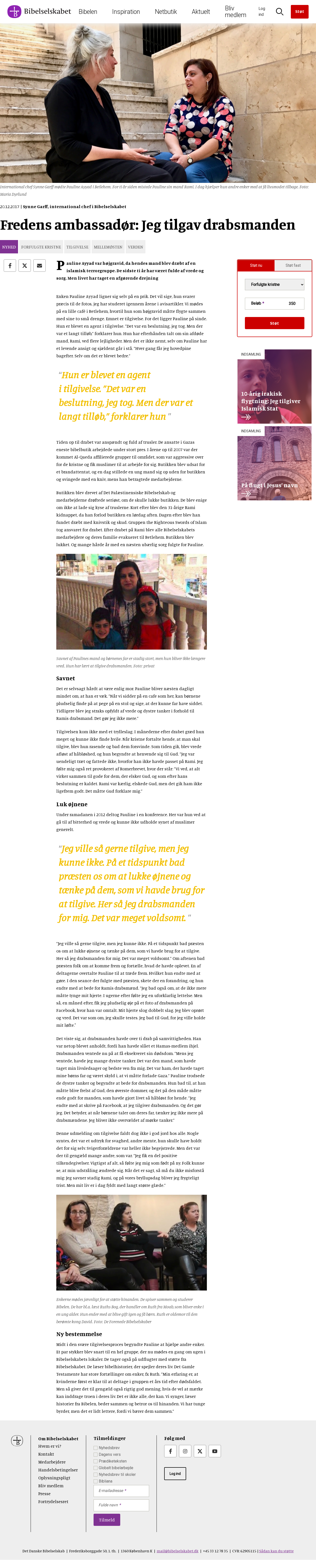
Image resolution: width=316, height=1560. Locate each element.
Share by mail (39, 265)
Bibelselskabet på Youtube (215, 1451)
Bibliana (105, 1481)
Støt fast (293, 265)
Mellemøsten (108, 246)
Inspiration (126, 11)
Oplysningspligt (54, 1477)
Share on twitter (25, 265)
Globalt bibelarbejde (116, 1467)
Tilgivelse (77, 246)
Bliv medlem (235, 12)
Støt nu (256, 265)
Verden (135, 246)
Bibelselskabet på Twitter (200, 1451)
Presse (44, 1493)
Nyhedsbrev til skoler (117, 1474)
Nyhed (9, 246)
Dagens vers (110, 1454)
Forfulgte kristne (41, 246)
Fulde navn (108, 1505)
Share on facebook (10, 265)
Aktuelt (201, 11)
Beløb (256, 303)
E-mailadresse (111, 1490)
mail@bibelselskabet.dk (177, 1550)
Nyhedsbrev (109, 1447)
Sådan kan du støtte (276, 1550)
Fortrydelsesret (53, 1501)
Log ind (175, 1474)
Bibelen (88, 11)
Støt (299, 11)
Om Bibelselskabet (58, 1438)
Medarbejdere (52, 1461)
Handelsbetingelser (58, 1469)
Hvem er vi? (49, 1446)
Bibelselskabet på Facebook (170, 1451)
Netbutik (166, 11)
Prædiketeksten (113, 1461)
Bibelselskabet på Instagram (185, 1451)
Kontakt (46, 1454)
